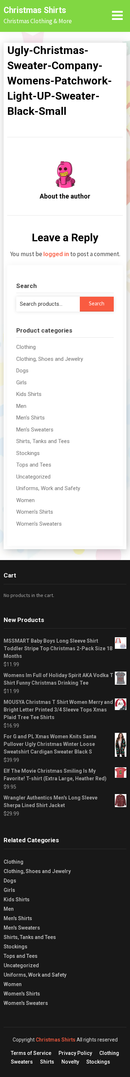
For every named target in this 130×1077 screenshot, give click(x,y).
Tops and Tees (33, 465)
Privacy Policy (75, 1053)
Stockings (28, 453)
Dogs (22, 370)
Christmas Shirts (35, 10)
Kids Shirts (29, 394)
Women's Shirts (34, 512)
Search (96, 303)
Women (25, 500)
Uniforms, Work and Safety (48, 488)
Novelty (70, 1061)
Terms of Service (31, 1053)
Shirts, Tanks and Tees (43, 441)
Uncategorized (33, 476)
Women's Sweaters (39, 524)
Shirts (47, 1061)
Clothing (26, 347)
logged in (56, 254)
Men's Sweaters (34, 429)
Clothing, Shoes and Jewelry (49, 359)
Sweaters (22, 1061)
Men (21, 406)
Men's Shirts (30, 417)
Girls (21, 382)
